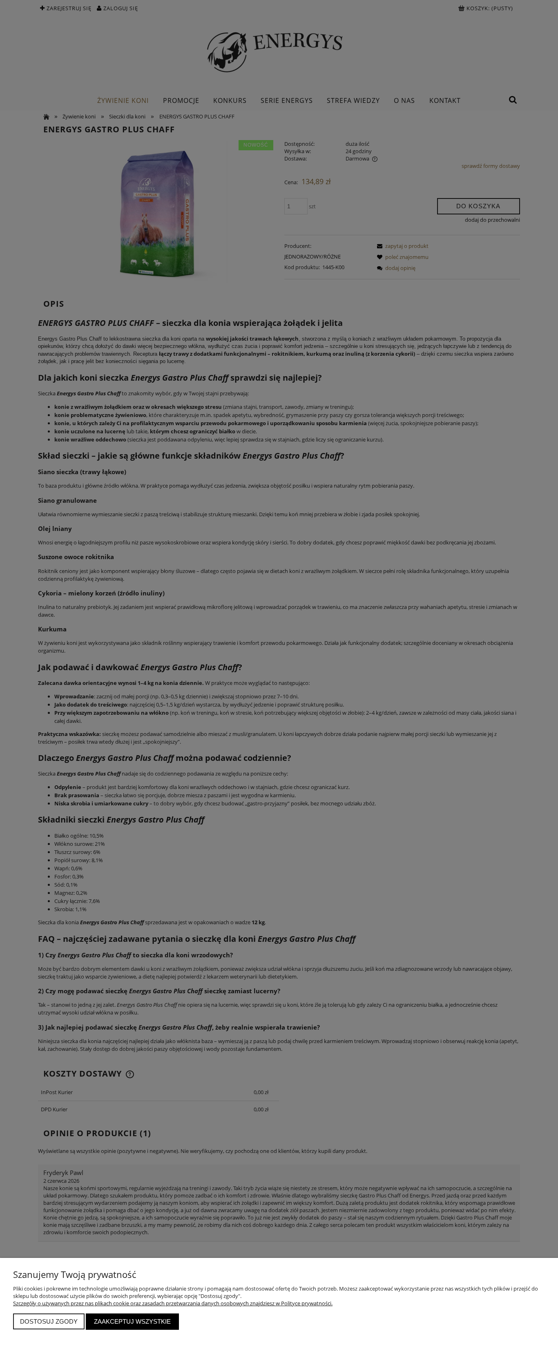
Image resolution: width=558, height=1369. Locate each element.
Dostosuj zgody (49, 1321)
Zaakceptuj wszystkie (132, 1321)
